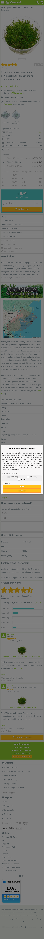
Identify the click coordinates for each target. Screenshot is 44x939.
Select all (22, 491)
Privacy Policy (6, 473)
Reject (22, 487)
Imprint (14, 473)
